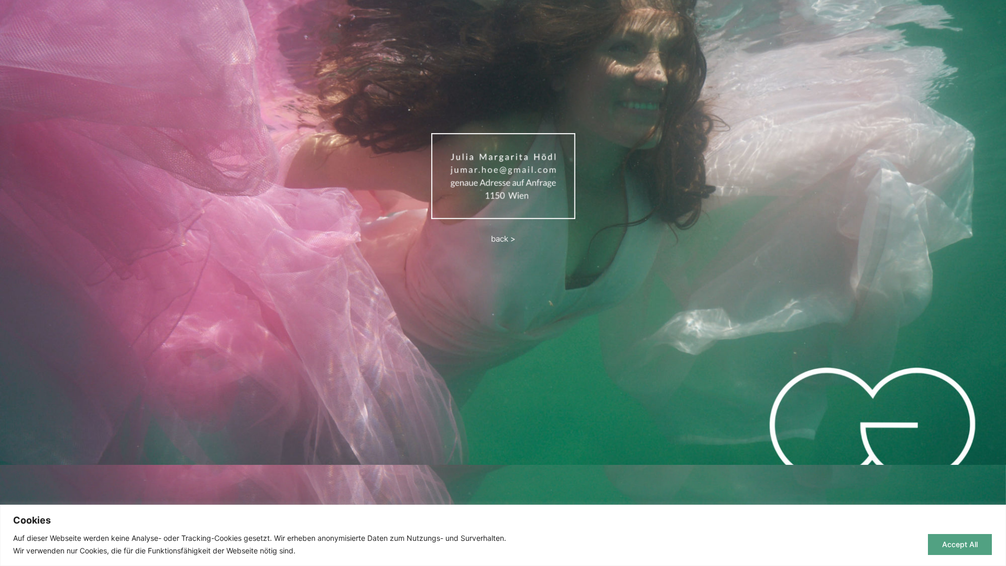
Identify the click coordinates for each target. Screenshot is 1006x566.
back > (503, 239)
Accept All (960, 544)
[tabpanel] (503, 232)
